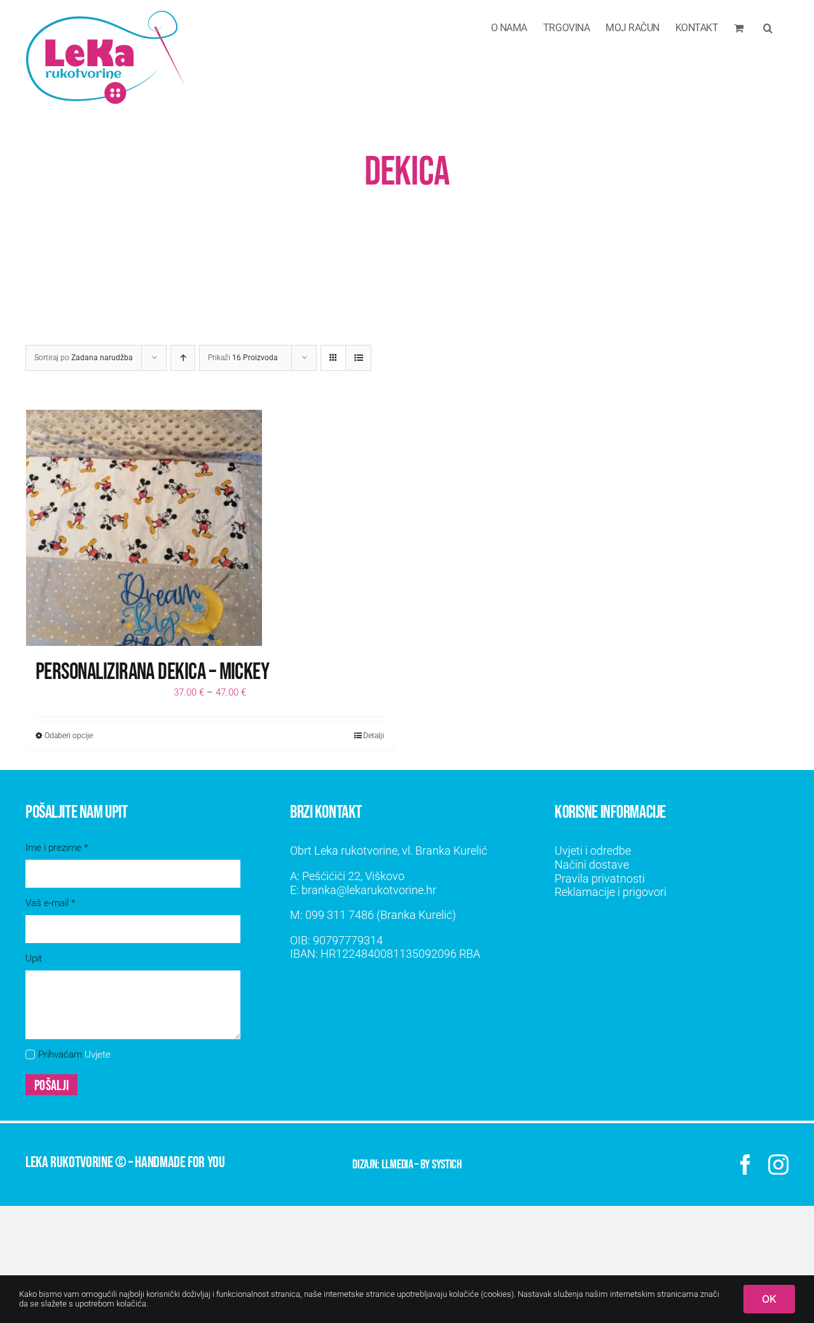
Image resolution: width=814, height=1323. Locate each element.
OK (769, 1298)
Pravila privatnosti (600, 878)
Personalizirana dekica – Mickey (152, 672)
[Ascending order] (182, 358)
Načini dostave (592, 864)
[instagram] (778, 1164)
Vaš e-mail (50, 903)
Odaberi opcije (69, 735)
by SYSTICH (441, 1164)
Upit (33, 958)
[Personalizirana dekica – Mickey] (210, 528)
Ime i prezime (56, 847)
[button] (768, 26)
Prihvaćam (74, 1054)
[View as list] (358, 358)
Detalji (373, 735)
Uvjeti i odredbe (593, 850)
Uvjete (98, 1054)
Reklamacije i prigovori (610, 892)
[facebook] (745, 1164)
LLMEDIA (397, 1164)
